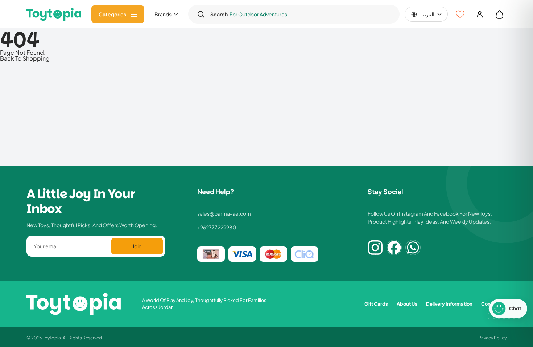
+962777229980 (216, 227)
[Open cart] (499, 14)
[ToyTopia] (53, 14)
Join (136, 246)
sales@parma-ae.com (224, 213)
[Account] (479, 14)
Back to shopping (25, 58)
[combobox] (300, 14)
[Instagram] (375, 247)
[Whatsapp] (413, 247)
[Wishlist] (460, 14)
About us (407, 303)
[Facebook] (394, 247)
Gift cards (376, 303)
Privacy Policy (492, 337)
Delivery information (449, 303)
